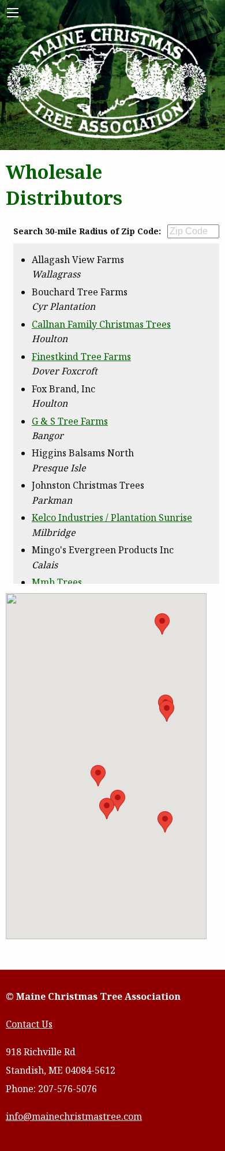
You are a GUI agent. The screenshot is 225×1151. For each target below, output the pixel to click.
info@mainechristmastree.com (74, 1116)
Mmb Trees (57, 582)
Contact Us (29, 1024)
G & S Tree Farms (70, 421)
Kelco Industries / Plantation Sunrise (112, 517)
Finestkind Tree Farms (81, 356)
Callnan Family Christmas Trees (101, 324)
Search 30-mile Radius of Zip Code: (87, 231)
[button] (98, 775)
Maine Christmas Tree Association (107, 82)
